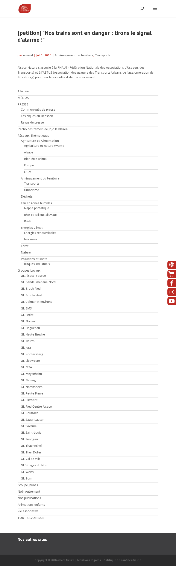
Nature (26, 252)
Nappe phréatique (36, 208)
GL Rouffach (29, 413)
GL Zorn (26, 478)
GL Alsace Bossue (33, 276)
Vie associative (28, 511)
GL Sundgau (29, 439)
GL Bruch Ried (31, 288)
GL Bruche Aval (31, 295)
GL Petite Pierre (32, 393)
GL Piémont (29, 400)
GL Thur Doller (31, 452)
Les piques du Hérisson (37, 116)
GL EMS (26, 308)
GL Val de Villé (31, 459)
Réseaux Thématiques (33, 135)
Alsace (28, 152)
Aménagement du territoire (74, 55)
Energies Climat (32, 228)
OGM (27, 172)
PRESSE (23, 104)
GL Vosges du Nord (34, 465)
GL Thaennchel (31, 446)
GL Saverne (29, 426)
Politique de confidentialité (122, 560)
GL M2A (26, 367)
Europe (29, 165)
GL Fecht (27, 315)
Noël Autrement (29, 491)
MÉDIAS (23, 98)
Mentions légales (89, 560)
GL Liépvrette (30, 361)
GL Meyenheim (31, 374)
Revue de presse (32, 122)
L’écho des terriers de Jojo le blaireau (43, 129)
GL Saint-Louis (31, 432)
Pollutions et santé (34, 259)
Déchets (27, 196)
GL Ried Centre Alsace (36, 406)
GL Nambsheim (31, 387)
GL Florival (28, 321)
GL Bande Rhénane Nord (38, 282)
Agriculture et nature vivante (44, 146)
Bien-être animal (35, 159)
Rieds (28, 221)
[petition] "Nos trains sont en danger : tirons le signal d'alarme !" (85, 36)
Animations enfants (31, 505)
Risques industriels (37, 264)
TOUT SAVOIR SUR (31, 518)
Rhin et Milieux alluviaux (41, 215)
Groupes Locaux (29, 270)
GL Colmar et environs (36, 302)
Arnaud (28, 55)
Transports (103, 55)
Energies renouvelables (40, 233)
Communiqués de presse (38, 109)
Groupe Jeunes (28, 485)
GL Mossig (28, 380)
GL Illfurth (28, 341)
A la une (23, 91)
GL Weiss (27, 472)
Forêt (25, 246)
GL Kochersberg (32, 354)
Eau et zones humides (36, 203)
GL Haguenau (30, 328)
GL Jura (26, 347)
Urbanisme (31, 190)
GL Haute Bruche (33, 334)
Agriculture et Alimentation (40, 141)
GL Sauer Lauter (32, 420)
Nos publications (29, 498)
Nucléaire (30, 239)
